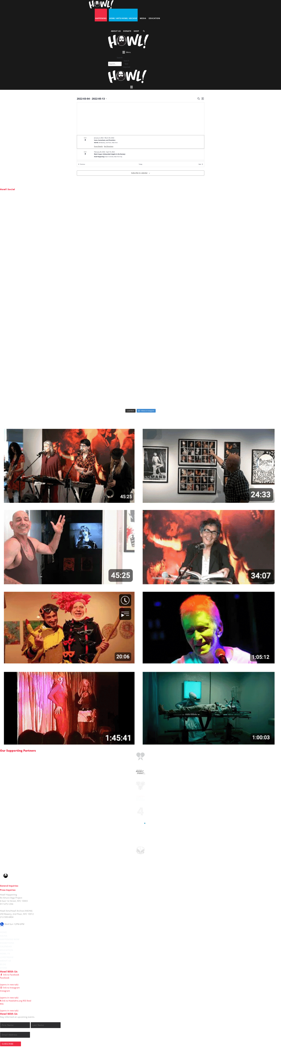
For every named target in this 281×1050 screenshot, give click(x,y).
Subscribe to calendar (139, 173)
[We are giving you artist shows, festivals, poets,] (234, 275)
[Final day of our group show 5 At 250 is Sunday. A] (234, 222)
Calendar (6, 946)
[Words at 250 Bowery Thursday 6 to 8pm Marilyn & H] (46, 275)
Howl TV (5, 953)
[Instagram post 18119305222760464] (140, 275)
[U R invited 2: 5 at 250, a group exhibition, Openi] (234, 381)
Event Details (98, 146)
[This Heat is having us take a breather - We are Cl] (46, 381)
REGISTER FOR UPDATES (267, 417)
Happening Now (9, 939)
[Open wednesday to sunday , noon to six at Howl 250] (140, 328)
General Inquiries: (9, 885)
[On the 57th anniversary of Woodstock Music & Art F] (46, 222)
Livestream (6, 957)
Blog (3, 964)
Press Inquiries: (8, 890)
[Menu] (131, 87)
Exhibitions (7, 942)
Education (6, 950)
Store (3, 967)
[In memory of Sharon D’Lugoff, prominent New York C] (234, 328)
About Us (5, 960)
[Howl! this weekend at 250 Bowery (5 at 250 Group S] (140, 222)
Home (3, 932)
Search (119, 57)
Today (140, 164)
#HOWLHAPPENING (22, 192)
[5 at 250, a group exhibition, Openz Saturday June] (140, 381)
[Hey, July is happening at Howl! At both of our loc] (46, 328)
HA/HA (3, 935)
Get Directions (108, 146)
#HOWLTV (16, 422)
